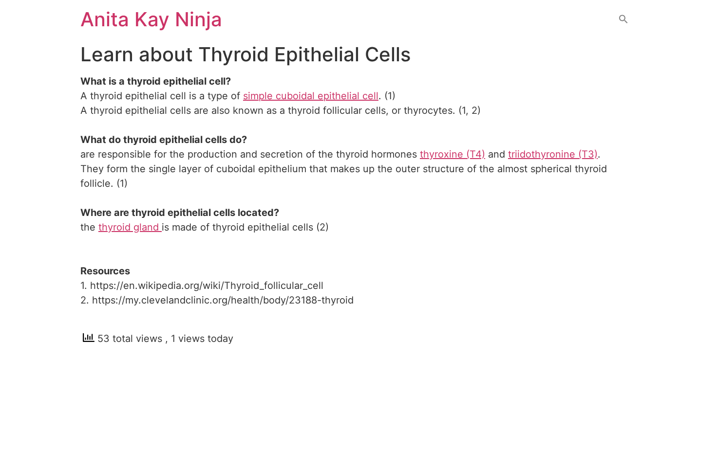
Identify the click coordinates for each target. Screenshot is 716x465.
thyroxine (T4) (452, 154)
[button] (623, 19)
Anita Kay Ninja (151, 19)
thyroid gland (130, 227)
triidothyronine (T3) (553, 154)
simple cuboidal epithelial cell (310, 96)
